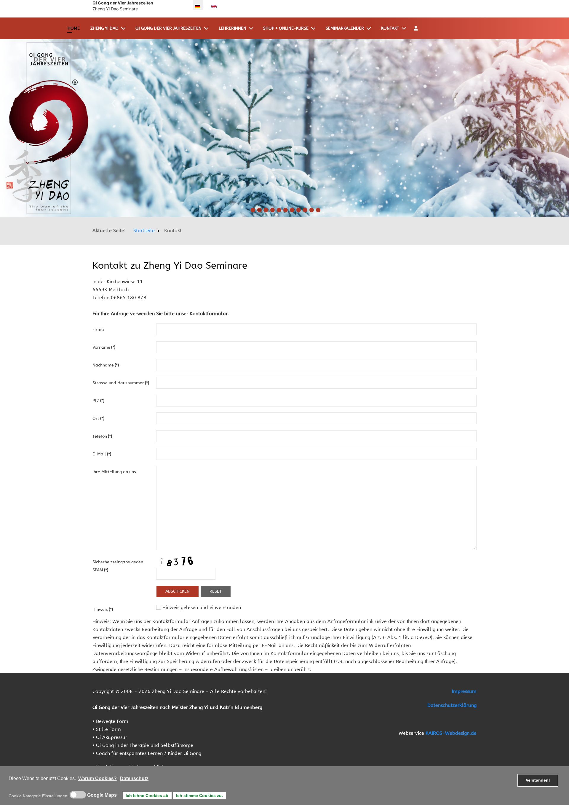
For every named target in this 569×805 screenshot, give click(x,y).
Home (74, 28)
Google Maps (102, 795)
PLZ (98, 400)
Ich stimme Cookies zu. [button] (199, 795)
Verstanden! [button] (538, 780)
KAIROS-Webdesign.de (451, 733)
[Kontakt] (405, 28)
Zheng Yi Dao (104, 28)
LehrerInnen (232, 28)
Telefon (102, 436)
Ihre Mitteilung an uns (114, 471)
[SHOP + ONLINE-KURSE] (314, 28)
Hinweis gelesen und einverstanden (201, 607)
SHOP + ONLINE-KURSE (286, 28)
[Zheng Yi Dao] (124, 28)
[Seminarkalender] (370, 28)
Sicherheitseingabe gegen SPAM (117, 566)
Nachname (105, 365)
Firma (98, 329)
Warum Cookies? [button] (97, 778)
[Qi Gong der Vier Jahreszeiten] (207, 28)
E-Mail (101, 454)
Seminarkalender (345, 28)
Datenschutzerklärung (452, 705)
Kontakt (390, 28)
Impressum (464, 691)
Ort (98, 418)
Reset (216, 591)
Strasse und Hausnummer (120, 382)
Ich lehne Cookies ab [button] (147, 795)
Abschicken (177, 591)
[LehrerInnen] (252, 28)
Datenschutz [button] (134, 778)
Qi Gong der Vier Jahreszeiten (168, 28)
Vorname (103, 347)
